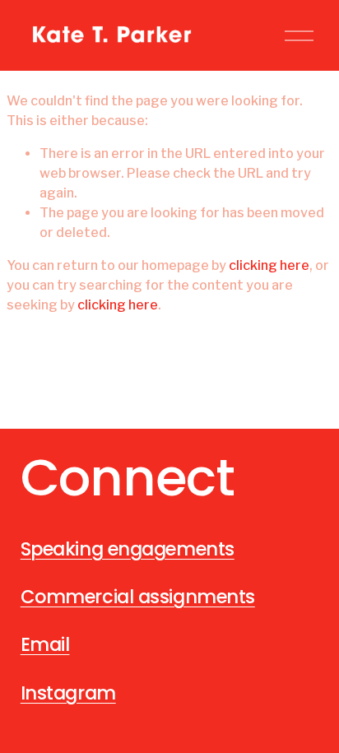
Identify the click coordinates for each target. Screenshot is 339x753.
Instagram (68, 693)
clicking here (269, 265)
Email (45, 644)
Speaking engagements (128, 549)
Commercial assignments (138, 596)
